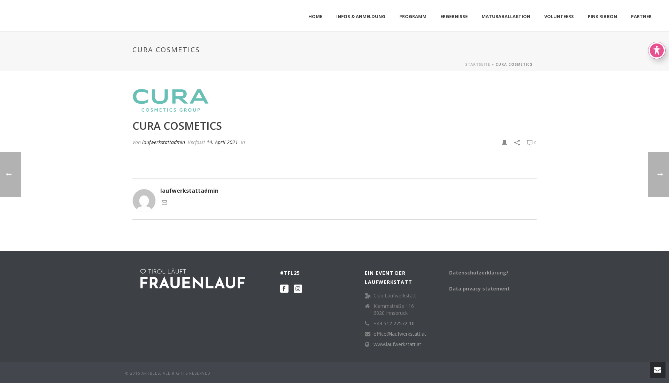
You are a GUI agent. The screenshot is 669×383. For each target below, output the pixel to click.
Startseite (477, 64)
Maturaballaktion (506, 16)
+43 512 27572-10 (394, 323)
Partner (641, 16)
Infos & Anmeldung (360, 16)
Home (315, 16)
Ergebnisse (454, 16)
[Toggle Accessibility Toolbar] (656, 50)
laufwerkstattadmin (163, 142)
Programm (412, 16)
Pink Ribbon (602, 16)
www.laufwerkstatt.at (397, 344)
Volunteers (559, 16)
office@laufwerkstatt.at (400, 334)
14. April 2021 (222, 142)
